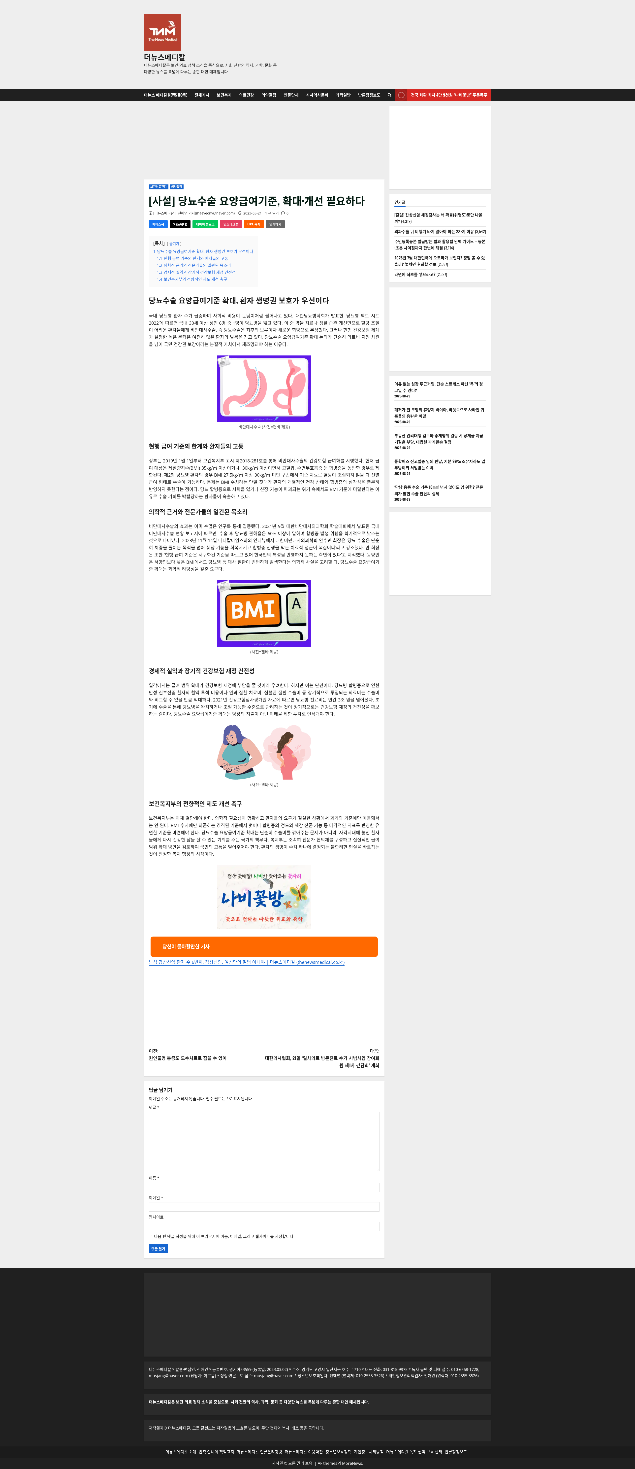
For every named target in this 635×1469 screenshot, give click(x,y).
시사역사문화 (317, 95)
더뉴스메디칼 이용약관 (304, 1452)
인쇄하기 (275, 224)
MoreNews (352, 1463)
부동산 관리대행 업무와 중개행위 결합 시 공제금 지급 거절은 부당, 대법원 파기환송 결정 (438, 438)
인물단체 (291, 95)
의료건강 (246, 95)
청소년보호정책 (338, 1452)
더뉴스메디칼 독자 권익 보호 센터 (414, 1452)
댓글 (154, 1107)
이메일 (156, 1197)
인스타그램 (230, 224)
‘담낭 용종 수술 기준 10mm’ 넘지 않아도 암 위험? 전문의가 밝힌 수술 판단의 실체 (438, 490)
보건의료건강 (158, 187)
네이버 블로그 (205, 224)
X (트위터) (180, 224)
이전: (188, 1054)
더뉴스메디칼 (165, 56)
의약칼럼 (268, 95)
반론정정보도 (369, 95)
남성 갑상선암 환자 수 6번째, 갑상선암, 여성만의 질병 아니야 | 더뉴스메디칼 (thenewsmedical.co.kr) (247, 962)
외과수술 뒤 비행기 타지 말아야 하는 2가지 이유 (434, 231)
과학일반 (343, 95)
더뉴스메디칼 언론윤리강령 (259, 1452)
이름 (154, 1178)
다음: (322, 1058)
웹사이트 (156, 1217)
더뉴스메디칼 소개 (180, 1452)
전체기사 (201, 95)
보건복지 (224, 95)
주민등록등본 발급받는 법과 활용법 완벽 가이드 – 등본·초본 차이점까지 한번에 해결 (439, 244)
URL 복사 (253, 224)
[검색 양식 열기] (389, 95)
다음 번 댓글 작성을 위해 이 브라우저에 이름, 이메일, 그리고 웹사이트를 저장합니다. (224, 1236)
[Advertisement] (388, 44)
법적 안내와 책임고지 (216, 1452)
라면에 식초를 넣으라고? (415, 274)
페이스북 (158, 224)
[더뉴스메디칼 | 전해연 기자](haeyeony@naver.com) (194, 213)
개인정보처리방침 (369, 1452)
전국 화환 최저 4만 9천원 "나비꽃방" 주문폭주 (449, 95)
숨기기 (174, 243)
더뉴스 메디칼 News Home (165, 95)
